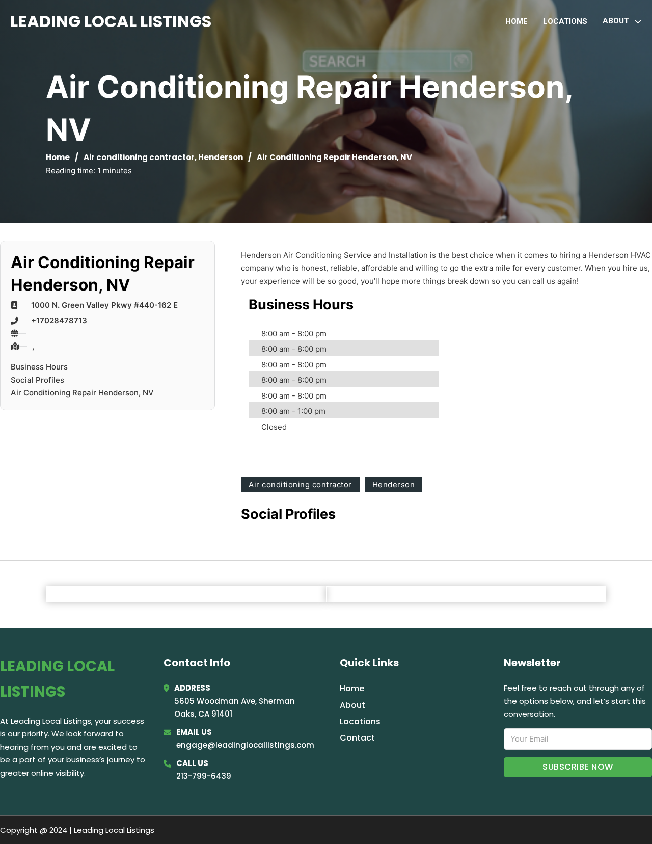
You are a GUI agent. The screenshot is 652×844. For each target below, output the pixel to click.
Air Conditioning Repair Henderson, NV (82, 393)
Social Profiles (37, 380)
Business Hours (39, 367)
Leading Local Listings (110, 21)
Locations (565, 21)
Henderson (220, 157)
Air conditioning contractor (139, 157)
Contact (357, 738)
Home (516, 21)
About (352, 705)
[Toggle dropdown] (638, 21)
